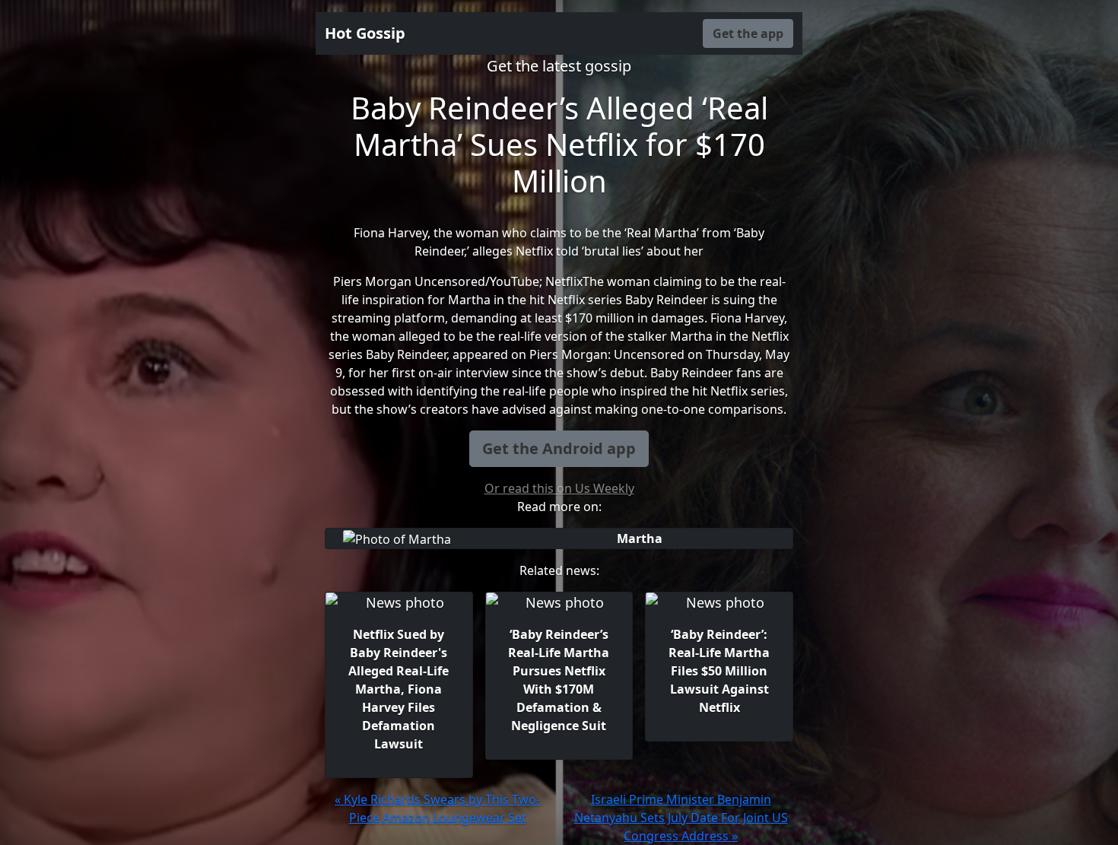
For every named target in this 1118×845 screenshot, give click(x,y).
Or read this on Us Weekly (559, 488)
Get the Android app (559, 448)
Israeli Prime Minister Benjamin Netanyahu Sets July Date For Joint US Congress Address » (681, 817)
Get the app (748, 33)
